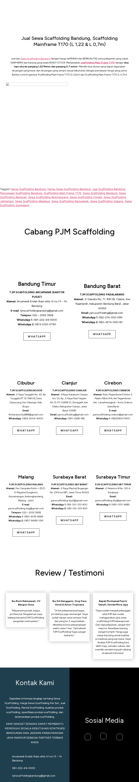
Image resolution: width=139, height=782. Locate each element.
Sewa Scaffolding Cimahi (86, 197)
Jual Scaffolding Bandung (108, 189)
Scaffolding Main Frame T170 (62, 193)
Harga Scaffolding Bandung (28, 189)
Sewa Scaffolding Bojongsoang (48, 197)
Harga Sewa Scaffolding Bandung (69, 189)
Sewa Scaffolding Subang (106, 201)
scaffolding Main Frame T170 (98, 62)
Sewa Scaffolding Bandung (35, 58)
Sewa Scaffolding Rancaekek (70, 201)
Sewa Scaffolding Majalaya (32, 201)
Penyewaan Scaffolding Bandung (21, 193)
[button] (128, 13)
